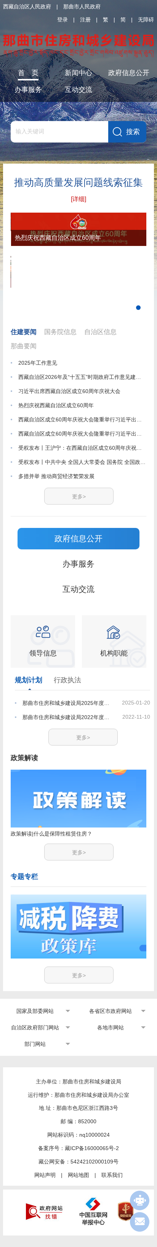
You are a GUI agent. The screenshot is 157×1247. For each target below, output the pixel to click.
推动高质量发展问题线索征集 (78, 182)
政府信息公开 (128, 73)
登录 (62, 19)
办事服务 (28, 89)
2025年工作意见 (37, 363)
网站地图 (78, 1175)
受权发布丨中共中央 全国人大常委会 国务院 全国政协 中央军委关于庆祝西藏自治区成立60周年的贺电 (82, 462)
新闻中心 (78, 73)
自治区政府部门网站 (35, 1027)
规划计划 (28, 680)
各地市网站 (110, 1027)
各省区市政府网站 (110, 1011)
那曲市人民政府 (82, 6)
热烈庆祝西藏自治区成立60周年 (56, 405)
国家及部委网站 (35, 1011)
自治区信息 (100, 332)
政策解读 (24, 758)
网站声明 (45, 1175)
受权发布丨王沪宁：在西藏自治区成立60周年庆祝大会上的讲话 (82, 448)
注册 (85, 19)
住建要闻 (24, 332)
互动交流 (78, 89)
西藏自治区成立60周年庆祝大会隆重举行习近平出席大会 (82, 419)
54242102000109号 (94, 1162)
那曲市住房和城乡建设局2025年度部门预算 (67, 703)
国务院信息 (60, 332)
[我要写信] (139, 1222)
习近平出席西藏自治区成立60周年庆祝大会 (69, 391)
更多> (79, 496)
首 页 (28, 73)
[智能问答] (139, 1200)
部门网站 (35, 1044)
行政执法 (67, 680)
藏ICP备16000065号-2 (92, 1148)
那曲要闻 (24, 346)
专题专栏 (24, 876)
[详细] (78, 199)
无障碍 (146, 19)
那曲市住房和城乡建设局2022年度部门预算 (67, 717)
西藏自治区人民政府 (27, 6)
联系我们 (112, 1175)
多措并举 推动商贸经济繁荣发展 (56, 476)
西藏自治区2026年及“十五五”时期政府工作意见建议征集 (82, 377)
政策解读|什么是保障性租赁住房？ (51, 834)
